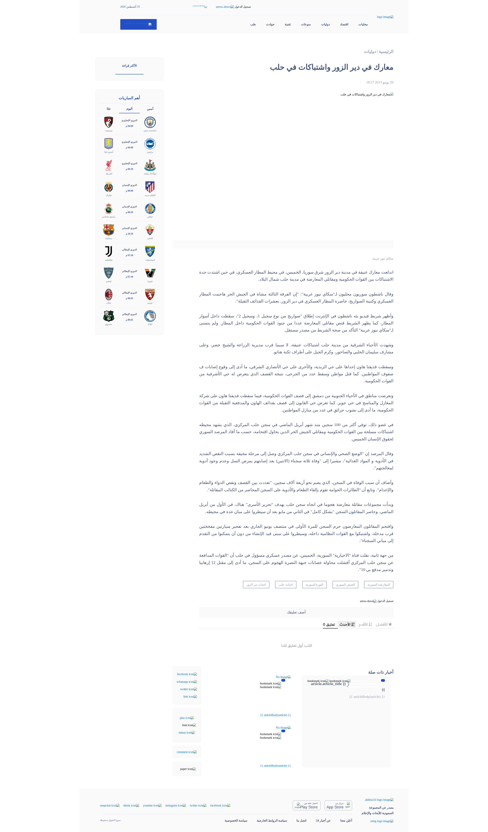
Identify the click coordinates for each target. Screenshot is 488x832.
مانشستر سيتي (150, 130)
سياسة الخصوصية (236, 820)
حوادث (270, 24)
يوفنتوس (108, 260)
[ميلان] (108, 294)
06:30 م (129, 169)
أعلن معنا (346, 820)
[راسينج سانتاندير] (108, 208)
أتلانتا (150, 324)
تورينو (150, 303)
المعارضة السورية (379, 584)
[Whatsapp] (187, 681)
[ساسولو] (108, 315)
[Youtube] (152, 805)
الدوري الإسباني (129, 185)
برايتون (150, 152)
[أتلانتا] (150, 315)
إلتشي (150, 238)
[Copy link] (190, 696)
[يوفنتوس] (108, 251)
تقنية (288, 24)
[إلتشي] (150, 229)
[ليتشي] (108, 272)
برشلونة (108, 238)
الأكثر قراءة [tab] (129, 65)
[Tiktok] (131, 805)
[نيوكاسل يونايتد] (150, 165)
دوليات (325, 24)
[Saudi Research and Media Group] (377, 821)
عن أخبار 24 (323, 820)
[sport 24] (138, 24)
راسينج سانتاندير (109, 217)
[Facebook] (187, 674)
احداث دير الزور (256, 584)
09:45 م (129, 298)
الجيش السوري (345, 584)
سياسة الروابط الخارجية (272, 820)
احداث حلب (286, 584)
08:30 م (129, 212)
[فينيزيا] (150, 272)
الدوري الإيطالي (129, 249)
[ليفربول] (108, 165)
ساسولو (108, 324)
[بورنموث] (108, 122)
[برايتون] (150, 143)
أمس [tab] (150, 108)
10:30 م (129, 233)
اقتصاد (344, 24)
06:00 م (129, 190)
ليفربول (108, 173)
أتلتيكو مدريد (150, 195)
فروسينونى (150, 260)
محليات (363, 24)
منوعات (306, 24)
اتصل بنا (301, 820)
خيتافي (150, 217)
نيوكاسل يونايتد (150, 173)
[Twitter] (188, 689)
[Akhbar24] (377, 800)
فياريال (109, 195)
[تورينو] (150, 294)
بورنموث (108, 130)
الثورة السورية (314, 584)
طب (253, 24)
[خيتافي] (150, 208)
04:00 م (129, 126)
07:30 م (129, 255)
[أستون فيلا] (108, 143)
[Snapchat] (110, 805)
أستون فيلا (108, 152)
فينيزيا (150, 281)
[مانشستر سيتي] (150, 122)
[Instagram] (175, 805)
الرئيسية (386, 51)
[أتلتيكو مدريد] (150, 186)
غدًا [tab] (109, 108)
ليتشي (108, 281)
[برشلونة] (108, 229)
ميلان (108, 303)
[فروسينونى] (150, 251)
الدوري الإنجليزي (129, 120)
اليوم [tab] (129, 108)
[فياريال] (108, 186)
